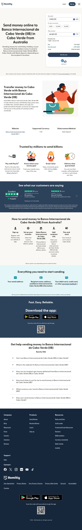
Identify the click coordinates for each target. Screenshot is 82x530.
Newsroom (7, 427)
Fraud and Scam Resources (64, 427)
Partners (58, 431)
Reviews (6, 444)
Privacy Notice (21, 483)
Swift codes (59, 423)
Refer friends (59, 444)
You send (50, 16)
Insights (57, 448)
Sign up (72, 4)
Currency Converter (61, 439)
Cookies (6, 488)
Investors (7, 439)
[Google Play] (32, 316)
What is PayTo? (12, 173)
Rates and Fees (60, 419)
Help (5, 460)
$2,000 (58, 26)
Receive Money (34, 423)
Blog (5, 423)
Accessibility (72, 483)
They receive (51, 31)
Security (63, 483)
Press (5, 431)
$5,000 (66, 26)
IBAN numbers (59, 435)
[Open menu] (79, 4)
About (6, 419)
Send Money (33, 419)
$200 (50, 26)
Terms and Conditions (64, 74)
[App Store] (50, 316)
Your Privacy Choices (36, 483)
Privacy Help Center (51, 483)
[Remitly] (6, 4)
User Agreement (9, 483)
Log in (64, 4)
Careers (6, 435)
